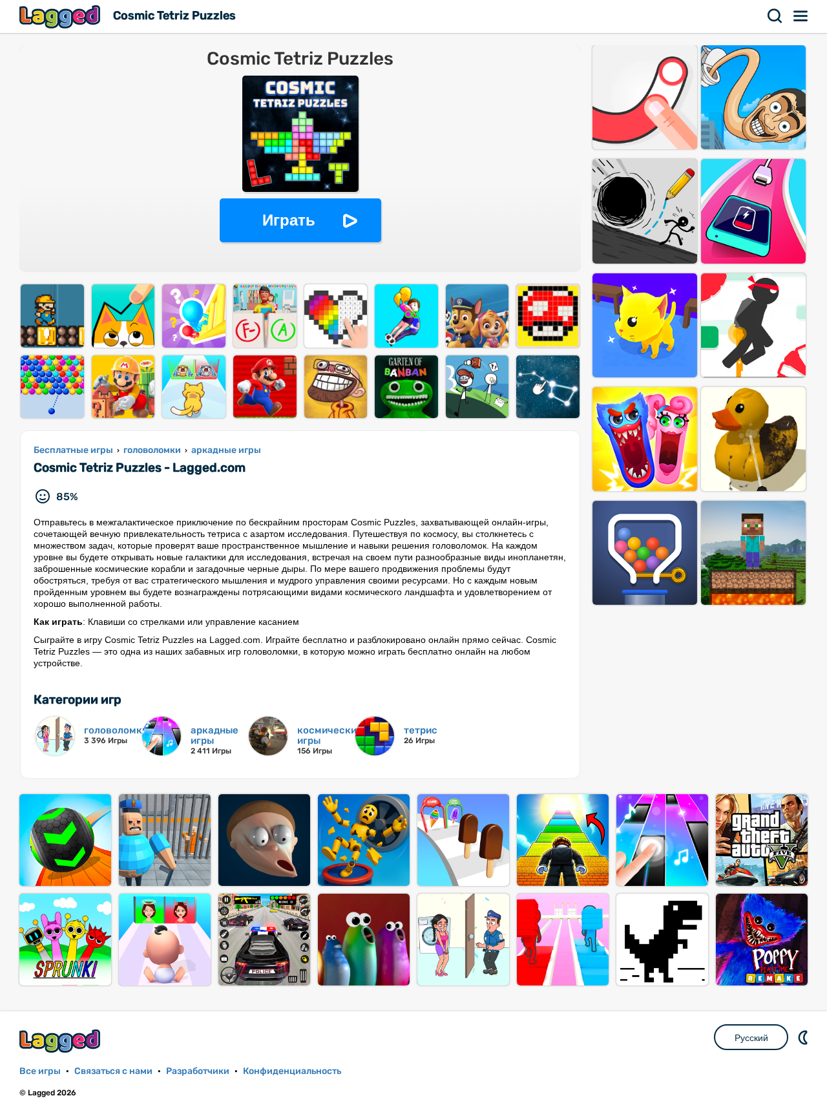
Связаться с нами (113, 1071)
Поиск (775, 16)
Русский (751, 1038)
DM (804, 1037)
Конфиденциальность (292, 1071)
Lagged (61, 16)
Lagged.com (61, 1040)
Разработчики (197, 1071)
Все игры (40, 1071)
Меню (801, 16)
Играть (288, 220)
